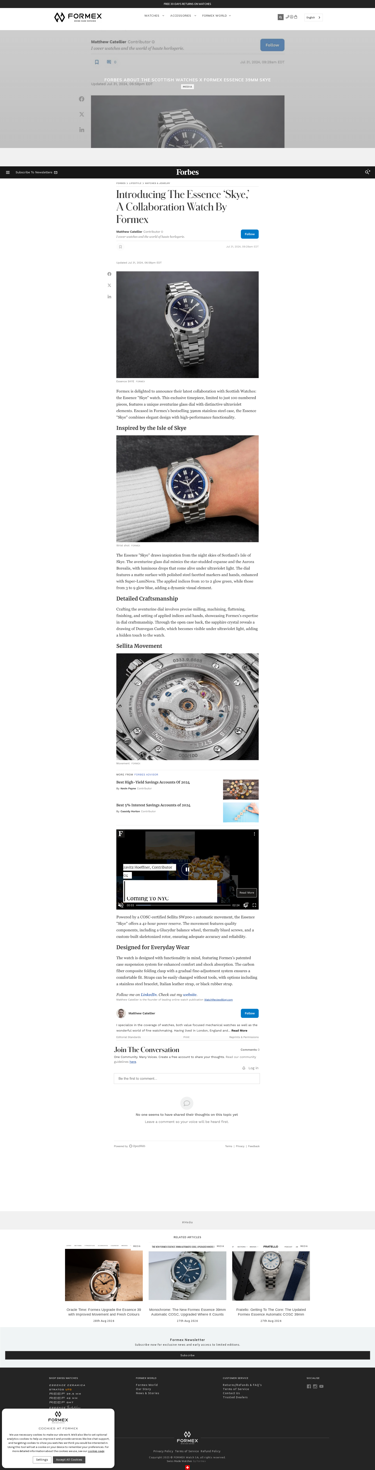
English (311, 17)
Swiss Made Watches (179, 1461)
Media (187, 86)
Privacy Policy (163, 1451)
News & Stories (147, 1393)
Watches (152, 15)
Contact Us (231, 1393)
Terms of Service (236, 1389)
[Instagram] (315, 1386)
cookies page (96, 1451)
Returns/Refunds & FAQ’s (242, 1385)
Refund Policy (211, 1451)
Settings (42, 1459)
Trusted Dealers (235, 1397)
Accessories (181, 15)
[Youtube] (321, 1386)
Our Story (143, 1389)
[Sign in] (288, 18)
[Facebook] (309, 1386)
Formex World (214, 15)
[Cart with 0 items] (296, 18)
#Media (187, 1222)
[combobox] (313, 17)
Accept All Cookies (69, 1459)
